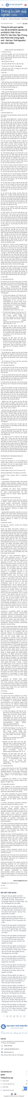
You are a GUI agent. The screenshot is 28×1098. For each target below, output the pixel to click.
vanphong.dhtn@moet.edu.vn (11, 1049)
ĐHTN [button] (3, 1075)
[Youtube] (15, 1094)
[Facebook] (12, 1094)
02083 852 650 (8, 1045)
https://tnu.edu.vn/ (9, 1052)
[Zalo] (25, 1088)
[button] (25, 23)
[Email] (23, 23)
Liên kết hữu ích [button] (6, 1072)
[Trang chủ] (14, 5)
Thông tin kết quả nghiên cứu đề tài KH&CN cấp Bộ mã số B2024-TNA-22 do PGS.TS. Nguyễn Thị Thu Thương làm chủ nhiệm (14, 919)
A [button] (17, 23)
